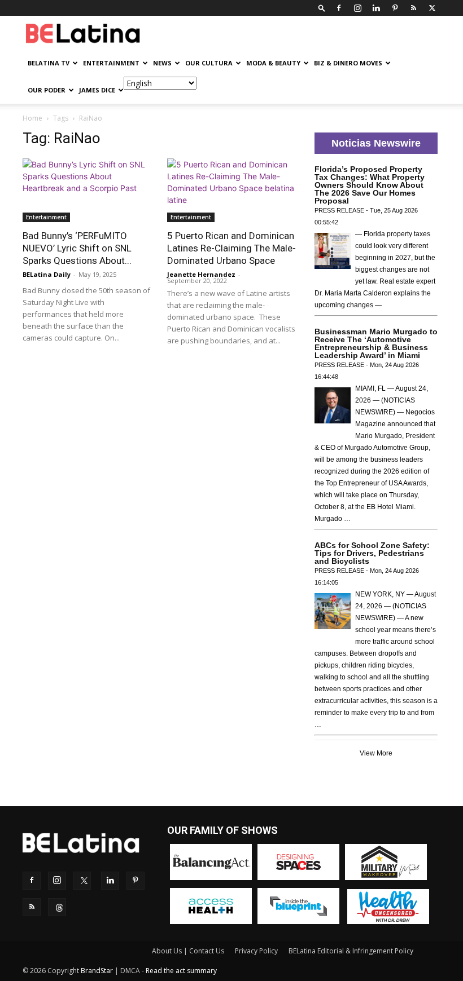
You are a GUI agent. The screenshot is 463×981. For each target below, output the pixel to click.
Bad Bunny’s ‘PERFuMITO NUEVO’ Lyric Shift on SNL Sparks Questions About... (77, 248)
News (162, 63)
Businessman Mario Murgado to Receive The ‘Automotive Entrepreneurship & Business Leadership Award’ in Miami (376, 343)
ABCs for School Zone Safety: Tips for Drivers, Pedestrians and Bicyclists (372, 553)
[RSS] (413, 8)
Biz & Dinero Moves (348, 63)
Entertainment (111, 63)
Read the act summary (181, 970)
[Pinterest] (394, 8)
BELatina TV (48, 63)
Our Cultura (209, 63)
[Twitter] (431, 8)
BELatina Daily (47, 274)
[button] (321, 7)
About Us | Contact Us (188, 951)
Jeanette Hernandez (201, 274)
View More (376, 753)
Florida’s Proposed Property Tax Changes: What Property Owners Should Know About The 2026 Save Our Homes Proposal (370, 185)
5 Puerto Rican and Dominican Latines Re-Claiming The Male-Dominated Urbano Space (231, 248)
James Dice (97, 90)
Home (32, 118)
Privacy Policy (256, 951)
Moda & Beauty (273, 63)
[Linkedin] (376, 8)
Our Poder (46, 90)
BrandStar (97, 970)
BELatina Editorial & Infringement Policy (351, 951)
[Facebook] (338, 8)
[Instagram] (357, 8)
